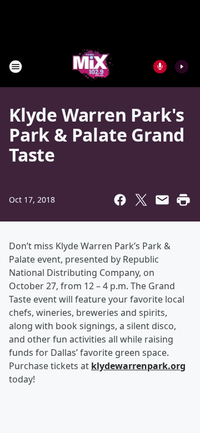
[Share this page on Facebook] (120, 200)
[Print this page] (183, 200)
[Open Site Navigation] (15, 66)
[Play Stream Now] (181, 66)
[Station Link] (92, 66)
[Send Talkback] (160, 66)
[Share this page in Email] (162, 200)
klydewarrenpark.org (138, 366)
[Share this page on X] (141, 200)
